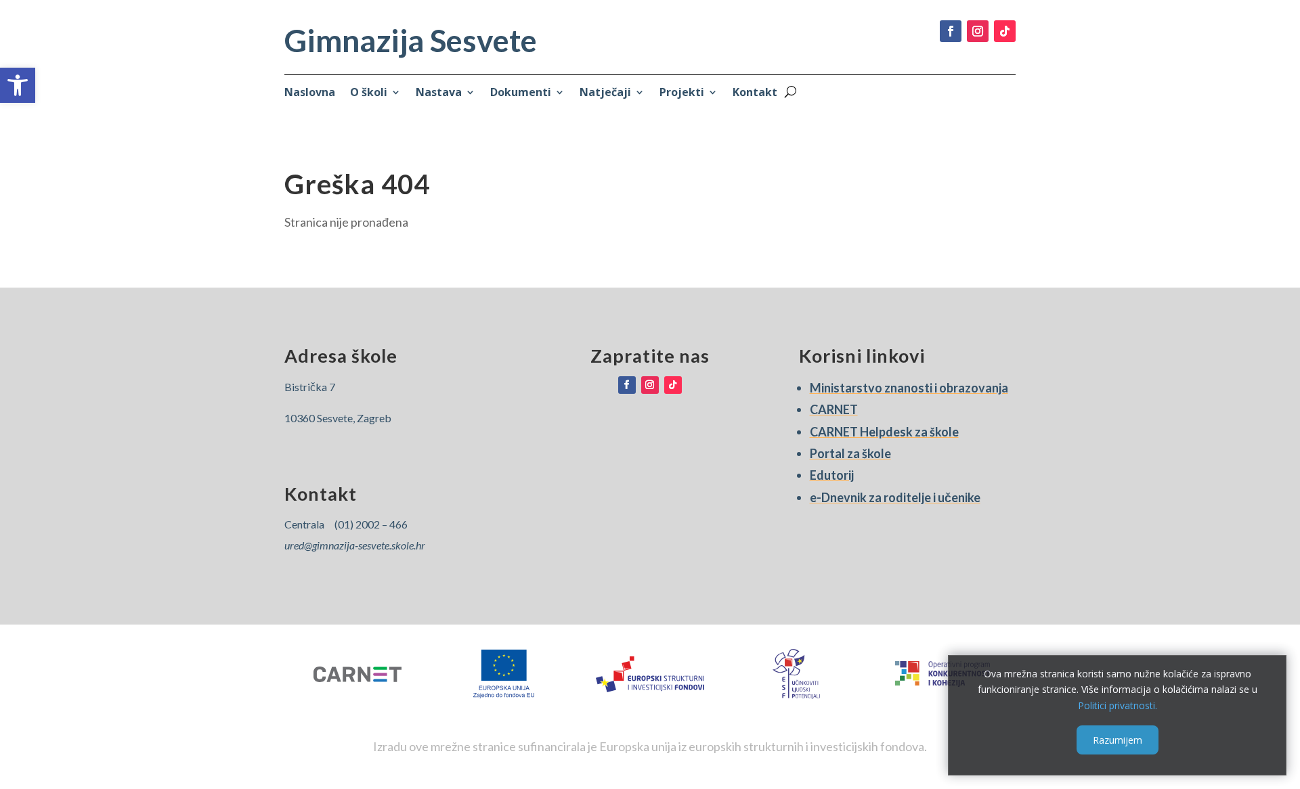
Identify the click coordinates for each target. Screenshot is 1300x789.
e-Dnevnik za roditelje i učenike (895, 497)
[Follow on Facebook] (950, 31)
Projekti (681, 93)
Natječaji (605, 93)
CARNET (834, 409)
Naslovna (309, 93)
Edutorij (832, 475)
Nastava (439, 93)
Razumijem (1117, 739)
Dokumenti (520, 93)
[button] (17, 85)
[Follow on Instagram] (978, 31)
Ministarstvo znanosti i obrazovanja (909, 387)
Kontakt (755, 93)
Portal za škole (850, 453)
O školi (368, 93)
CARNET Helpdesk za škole (884, 431)
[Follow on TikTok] (1005, 31)
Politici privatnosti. (1117, 705)
